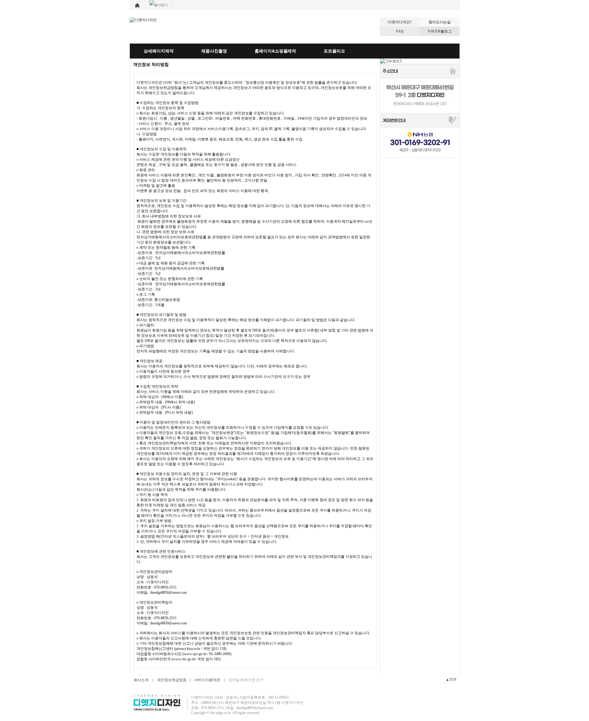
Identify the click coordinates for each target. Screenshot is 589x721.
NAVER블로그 (440, 31)
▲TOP (451, 679)
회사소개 (141, 680)
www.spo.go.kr (195, 654)
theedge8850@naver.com (168, 592)
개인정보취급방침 (172, 680)
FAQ (399, 31)
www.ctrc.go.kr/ (184, 659)
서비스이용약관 (207, 680)
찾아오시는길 (440, 22)
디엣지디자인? (400, 22)
